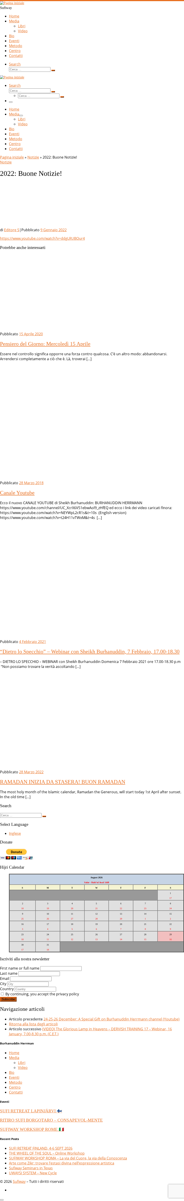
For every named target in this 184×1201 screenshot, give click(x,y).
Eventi (14, 1077)
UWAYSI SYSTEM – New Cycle (33, 1172)
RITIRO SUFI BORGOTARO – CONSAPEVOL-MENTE (51, 1120)
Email (4, 978)
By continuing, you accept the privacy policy (41, 994)
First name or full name (19, 968)
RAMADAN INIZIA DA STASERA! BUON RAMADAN (62, 782)
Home (14, 1052)
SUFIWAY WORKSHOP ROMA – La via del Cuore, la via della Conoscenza (68, 1158)
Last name (9, 973)
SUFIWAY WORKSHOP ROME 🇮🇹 (32, 1129)
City (3, 983)
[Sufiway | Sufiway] (12, 3)
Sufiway (19, 1181)
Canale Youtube (17, 493)
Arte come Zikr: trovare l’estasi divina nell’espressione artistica (61, 1163)
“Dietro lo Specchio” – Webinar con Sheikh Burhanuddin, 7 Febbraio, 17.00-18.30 (90, 651)
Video (23, 1067)
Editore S (11, 229)
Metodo (15, 1082)
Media (14, 1057)
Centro (15, 1087)
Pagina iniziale (12, 157)
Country (7, 988)
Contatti (16, 1092)
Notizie (33, 157)
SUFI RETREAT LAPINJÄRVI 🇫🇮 (31, 1111)
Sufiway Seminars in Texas (31, 1168)
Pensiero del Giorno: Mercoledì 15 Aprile (45, 344)
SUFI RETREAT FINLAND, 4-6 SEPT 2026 (40, 1148)
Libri (21, 1062)
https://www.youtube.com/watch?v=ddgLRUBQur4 (42, 238)
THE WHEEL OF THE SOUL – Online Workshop (47, 1153)
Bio (11, 1072)
